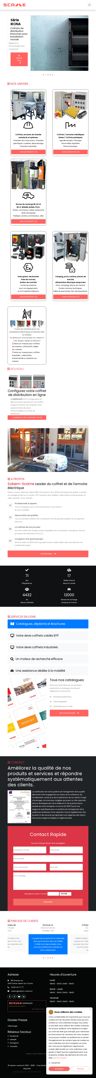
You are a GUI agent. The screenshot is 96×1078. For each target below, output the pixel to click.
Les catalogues (67, 713)
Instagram (14, 1043)
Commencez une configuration (26, 417)
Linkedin (13, 1039)
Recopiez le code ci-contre (36, 894)
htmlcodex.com (34, 1071)
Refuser (80, 1068)
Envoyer (48, 902)
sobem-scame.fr (17, 1065)
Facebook (14, 1036)
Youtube (13, 1046)
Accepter (59, 1068)
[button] (43, 74)
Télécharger (13, 1026)
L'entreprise (46, 553)
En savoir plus (19, 52)
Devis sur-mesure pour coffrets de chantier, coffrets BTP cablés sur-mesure (26, 346)
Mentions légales (60, 1058)
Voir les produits (27, 152)
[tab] (48, 623)
